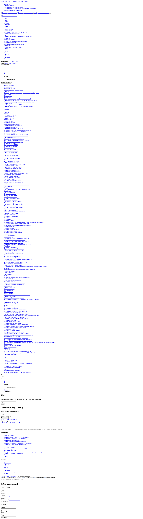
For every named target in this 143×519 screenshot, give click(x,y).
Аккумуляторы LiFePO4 (11, 145)
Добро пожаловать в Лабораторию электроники (14, 1)
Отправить (4, 517)
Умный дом (7, 45)
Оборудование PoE (9, 287)
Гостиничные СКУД (9, 186)
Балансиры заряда (9, 148)
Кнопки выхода (8, 237)
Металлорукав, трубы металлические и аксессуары (18, 335)
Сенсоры (6, 358)
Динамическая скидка (10, 471)
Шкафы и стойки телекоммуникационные (16, 314)
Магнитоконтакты (9, 116)
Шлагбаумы (7, 191)
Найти (2, 404)
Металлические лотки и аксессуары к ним (16, 338)
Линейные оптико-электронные (13, 125)
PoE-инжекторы (8, 290)
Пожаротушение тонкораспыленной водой (16, 173)
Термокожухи (8, 96)
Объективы (7, 91)
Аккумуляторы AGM (10, 143)
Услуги (6, 467)
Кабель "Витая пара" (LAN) (12, 321)
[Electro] (25, 13)
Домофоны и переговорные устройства (15, 444)
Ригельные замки (9, 228)
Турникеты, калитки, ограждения (13, 208)
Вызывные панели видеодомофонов (14, 253)
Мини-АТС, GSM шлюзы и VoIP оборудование (17, 372)
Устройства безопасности (11, 195)
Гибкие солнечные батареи (11, 137)
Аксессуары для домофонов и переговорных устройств (19, 269)
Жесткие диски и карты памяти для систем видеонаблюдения (21, 93)
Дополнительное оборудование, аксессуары (16, 238)
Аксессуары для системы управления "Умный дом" (18, 363)
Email (2, 414)
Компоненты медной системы (12, 304)
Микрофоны (7, 94)
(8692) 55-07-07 (16, 422)
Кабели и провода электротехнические (15, 327)
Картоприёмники (9, 220)
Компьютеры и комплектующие (13, 47)
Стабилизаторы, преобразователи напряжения (17, 277)
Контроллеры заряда (9, 159)
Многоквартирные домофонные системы (15, 262)
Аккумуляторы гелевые (10, 146)
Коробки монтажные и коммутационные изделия (18, 339)
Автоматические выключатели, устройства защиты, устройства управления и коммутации (29, 342)
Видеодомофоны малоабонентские (14, 250)
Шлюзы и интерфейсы (10, 360)
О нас (5, 18)
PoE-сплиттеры (8, 292)
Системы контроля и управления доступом (16, 441)
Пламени (6, 112)
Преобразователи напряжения (12, 280)
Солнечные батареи (9, 133)
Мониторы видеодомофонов (12, 252)
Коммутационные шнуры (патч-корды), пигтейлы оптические (21, 299)
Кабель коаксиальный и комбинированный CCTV (18, 324)
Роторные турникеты (10, 214)
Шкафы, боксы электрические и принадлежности (18, 341)
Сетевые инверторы (9, 154)
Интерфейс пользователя (11, 354)
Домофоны (7, 38)
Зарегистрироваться (14, 500)
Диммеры (6, 355)
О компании (7, 463)
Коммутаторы (8, 286)
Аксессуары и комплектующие (12, 180)
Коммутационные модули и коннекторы (15, 311)
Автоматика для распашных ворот (13, 203)
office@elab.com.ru (10, 63)
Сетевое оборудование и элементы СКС (15, 41)
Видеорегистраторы (9, 88)
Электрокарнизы (8, 361)
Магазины (7, 4)
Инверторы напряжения (11, 151)
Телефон (3, 507)
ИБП (5, 275)
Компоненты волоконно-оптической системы (17, 295)
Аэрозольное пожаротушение (12, 174)
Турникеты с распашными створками (14, 211)
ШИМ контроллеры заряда (11, 162)
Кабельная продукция (10, 42)
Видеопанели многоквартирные (13, 265)
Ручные (6, 113)
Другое (6, 188)
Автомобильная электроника (12, 370)
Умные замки (8, 234)
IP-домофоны (8, 254)
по (1, 514)
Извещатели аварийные (10, 127)
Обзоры (6, 21)
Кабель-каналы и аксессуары (12, 336)
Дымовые (6, 110)
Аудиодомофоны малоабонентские (14, 249)
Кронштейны (8, 97)
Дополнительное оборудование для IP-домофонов (18, 259)
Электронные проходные (11, 216)
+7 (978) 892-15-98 (13, 61)
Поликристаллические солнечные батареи (16, 136)
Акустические (8, 119)
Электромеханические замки (12, 231)
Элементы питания (9, 281)
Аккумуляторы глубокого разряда (13, 142)
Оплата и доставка (9, 5)
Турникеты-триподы (10, 210)
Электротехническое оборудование (14, 44)
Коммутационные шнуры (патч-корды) (15, 309)
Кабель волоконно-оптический (12, 323)
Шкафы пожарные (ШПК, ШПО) (13, 182)
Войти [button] (19, 10)
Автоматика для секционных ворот (14, 204)
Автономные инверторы (11, 155)
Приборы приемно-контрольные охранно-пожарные (19, 106)
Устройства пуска (9, 179)
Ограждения (7, 219)
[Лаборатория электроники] (9, 16)
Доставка (6, 23)
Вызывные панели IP (10, 257)
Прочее (6, 48)
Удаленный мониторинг (11, 156)
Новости (6, 20)
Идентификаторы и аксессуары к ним (14, 240)
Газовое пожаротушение (11, 176)
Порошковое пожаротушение (12, 171)
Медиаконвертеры (9, 301)
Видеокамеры (8, 87)
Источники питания (9, 39)
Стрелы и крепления (10, 194)
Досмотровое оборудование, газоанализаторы (17, 241)
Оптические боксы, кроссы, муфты (14, 298)
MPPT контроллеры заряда (11, 161)
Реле (5, 357)
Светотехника (8, 344)
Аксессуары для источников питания (14, 283)
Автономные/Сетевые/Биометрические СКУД (17, 185)
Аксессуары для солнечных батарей (14, 139)
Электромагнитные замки (11, 229)
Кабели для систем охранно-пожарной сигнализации (19, 326)
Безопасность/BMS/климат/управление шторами (17, 351)
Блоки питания (8, 272)
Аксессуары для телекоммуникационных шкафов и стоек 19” (21, 315)
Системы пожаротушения (11, 33)
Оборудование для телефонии (12, 312)
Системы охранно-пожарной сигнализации (16, 437)
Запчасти (6, 268)
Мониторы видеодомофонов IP (13, 256)
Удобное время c (5, 511)
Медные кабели (8, 305)
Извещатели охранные (10, 115)
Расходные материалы (10, 347)
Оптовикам (7, 24)
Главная (6, 51)
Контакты (7, 26)
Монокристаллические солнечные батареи (16, 134)
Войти (2, 498)
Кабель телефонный (9, 329)
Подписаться (4, 418)
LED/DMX (7, 350)
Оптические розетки (10, 296)
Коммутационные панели (11, 308)
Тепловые (7, 109)
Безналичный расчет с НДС (31, 8)
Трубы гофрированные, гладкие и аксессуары (17, 333)
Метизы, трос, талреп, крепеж (12, 345)
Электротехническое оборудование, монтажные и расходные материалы (24, 452)
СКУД (5, 35)
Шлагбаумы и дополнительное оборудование (17, 189)
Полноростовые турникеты (11, 213)
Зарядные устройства (10, 149)
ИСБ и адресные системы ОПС (13, 105)
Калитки (6, 217)
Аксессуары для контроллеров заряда (14, 164)
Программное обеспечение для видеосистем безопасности (20, 100)
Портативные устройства (11, 165)
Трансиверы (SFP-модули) (11, 302)
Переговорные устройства (11, 260)
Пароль (3, 493)
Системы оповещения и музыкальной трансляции (18, 36)
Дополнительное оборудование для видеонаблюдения (19, 102)
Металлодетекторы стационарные (13, 243)
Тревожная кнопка (9, 118)
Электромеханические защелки (13, 232)
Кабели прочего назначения (12, 330)
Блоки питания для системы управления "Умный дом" (19, 353)
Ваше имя (3, 504)
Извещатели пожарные (10, 107)
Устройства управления (10, 197)
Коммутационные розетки (11, 306)
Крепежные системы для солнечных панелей (16, 140)
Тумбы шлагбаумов (9, 192)
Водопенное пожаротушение (12, 177)
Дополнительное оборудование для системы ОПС (18, 130)
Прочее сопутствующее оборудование (14, 317)
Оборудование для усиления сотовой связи (16, 318)
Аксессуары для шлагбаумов (12, 198)
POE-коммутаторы (9, 289)
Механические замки (10, 226)
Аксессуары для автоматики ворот (14, 207)
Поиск (2, 375)
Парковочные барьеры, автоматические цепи (16, 223)
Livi (5, 364)
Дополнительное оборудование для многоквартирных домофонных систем (25, 266)
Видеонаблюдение (9, 29)
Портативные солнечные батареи (13, 167)
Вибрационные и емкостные (12, 124)
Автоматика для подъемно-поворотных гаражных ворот (20, 205)
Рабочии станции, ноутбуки (12, 367)
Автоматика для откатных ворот (13, 201)
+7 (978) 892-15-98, (6, 422)
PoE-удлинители (8, 293)
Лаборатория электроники (9, 476)
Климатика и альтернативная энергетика (15, 32)
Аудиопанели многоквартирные (13, 263)
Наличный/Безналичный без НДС (13, 8)
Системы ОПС (8, 30)
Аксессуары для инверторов (12, 158)
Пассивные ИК (8, 121)
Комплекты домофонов (10, 247)
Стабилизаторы (8, 278)
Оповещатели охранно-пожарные (13, 128)
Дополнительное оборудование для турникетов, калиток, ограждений (24, 222)
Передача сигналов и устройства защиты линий (17, 99)
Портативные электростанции (12, 168)
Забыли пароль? (5, 496)
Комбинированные (9, 122)
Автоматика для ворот (10, 200)
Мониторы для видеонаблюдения (13, 90)
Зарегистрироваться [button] (10, 10)
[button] (13, 7)
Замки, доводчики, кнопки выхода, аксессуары (17, 225)
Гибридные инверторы (10, 152)
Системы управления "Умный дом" (14, 453)
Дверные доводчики (9, 235)
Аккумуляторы (8, 274)
